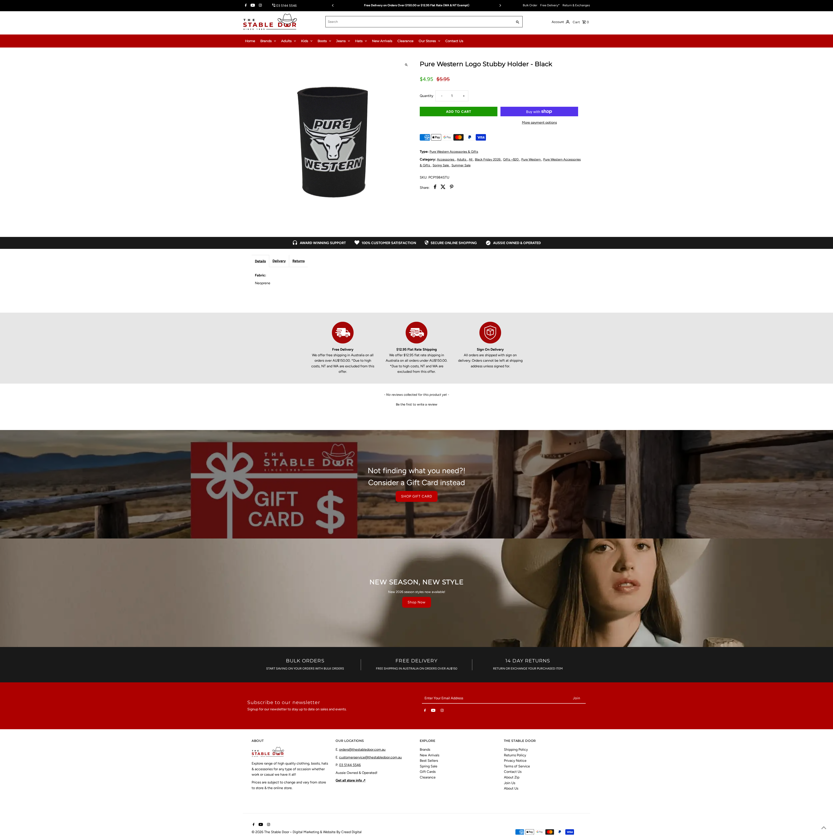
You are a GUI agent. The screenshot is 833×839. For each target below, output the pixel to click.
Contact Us (454, 41)
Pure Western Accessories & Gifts (454, 152)
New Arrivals (382, 41)
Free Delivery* (550, 5)
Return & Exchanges (576, 5)
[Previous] (333, 5)
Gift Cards (428, 772)
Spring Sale (441, 165)
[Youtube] (252, 5)
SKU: (423, 177)
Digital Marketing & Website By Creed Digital (327, 832)
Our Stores (427, 41)
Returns (298, 261)
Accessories (446, 159)
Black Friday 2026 (488, 159)
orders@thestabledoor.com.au (362, 749)
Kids (304, 41)
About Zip (511, 777)
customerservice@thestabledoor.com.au (370, 757)
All (471, 159)
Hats (358, 41)
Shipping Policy (516, 749)
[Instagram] (260, 5)
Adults (286, 41)
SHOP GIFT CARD (416, 496)
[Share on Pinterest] (451, 188)
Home (250, 41)
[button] (416, 404)
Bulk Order (530, 5)
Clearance (405, 41)
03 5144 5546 (350, 765)
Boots (322, 41)
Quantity (426, 96)
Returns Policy (515, 755)
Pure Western (531, 159)
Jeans (341, 41)
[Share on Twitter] (443, 188)
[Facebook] (245, 5)
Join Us (509, 783)
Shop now (417, 602)
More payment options (539, 122)
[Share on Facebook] (435, 188)
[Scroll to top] (824, 827)
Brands (266, 41)
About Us (511, 788)
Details (260, 261)
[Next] (500, 5)
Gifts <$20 (511, 159)
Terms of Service (517, 766)
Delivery (279, 261)
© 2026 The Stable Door (271, 832)
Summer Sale (461, 165)
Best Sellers (429, 761)
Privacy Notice (515, 761)
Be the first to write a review (416, 404)
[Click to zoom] (406, 65)
